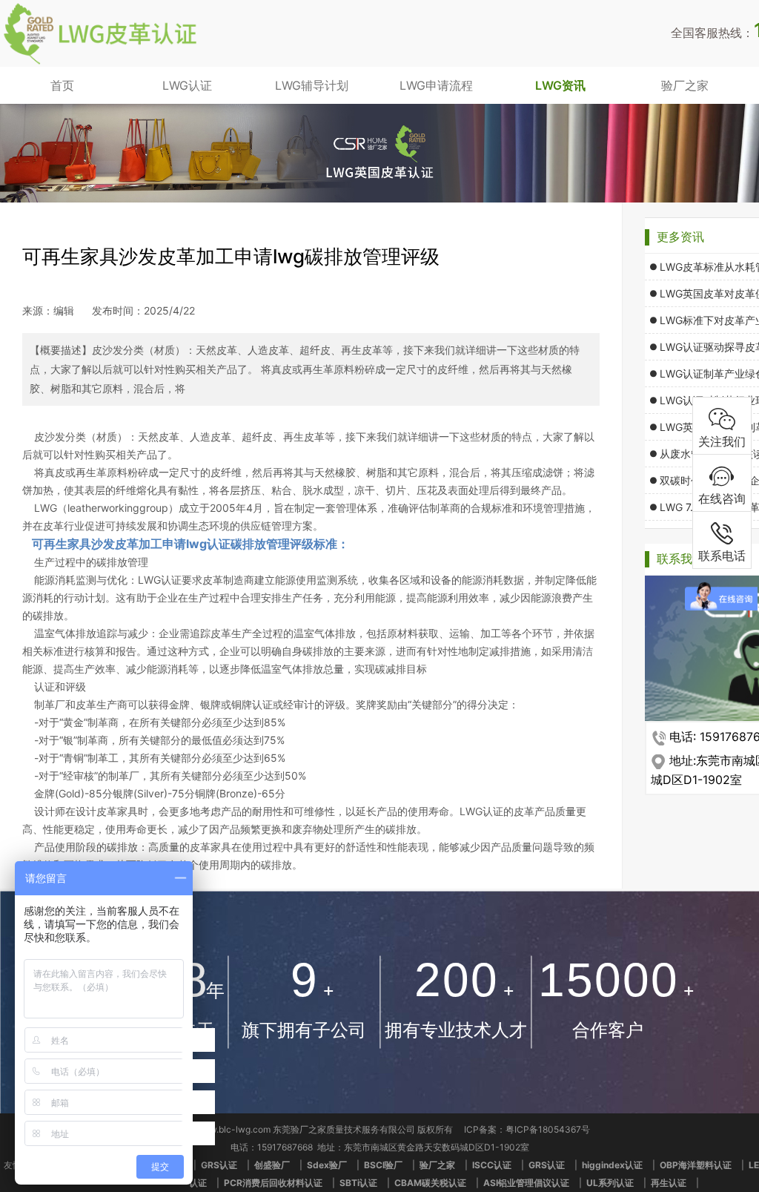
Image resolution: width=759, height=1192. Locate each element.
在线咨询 (722, 498)
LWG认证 (187, 85)
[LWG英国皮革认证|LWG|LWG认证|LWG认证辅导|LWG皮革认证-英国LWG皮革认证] (100, 62)
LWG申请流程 (436, 85)
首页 (62, 85)
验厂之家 (685, 85)
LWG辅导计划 (311, 85)
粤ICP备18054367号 (548, 1129)
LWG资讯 (560, 85)
